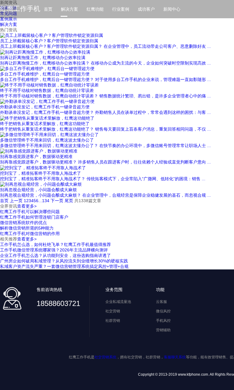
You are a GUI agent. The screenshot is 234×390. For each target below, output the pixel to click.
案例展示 (8, 18)
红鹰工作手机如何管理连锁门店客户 (34, 217)
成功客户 (146, 9)
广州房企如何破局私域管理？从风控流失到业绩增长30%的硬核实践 (64, 260)
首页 (48, 9)
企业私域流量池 (118, 302)
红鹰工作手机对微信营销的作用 (30, 233)
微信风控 (163, 311)
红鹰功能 (95, 9)
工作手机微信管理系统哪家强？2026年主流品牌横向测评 (54, 250)
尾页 (69, 200)
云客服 (161, 302)
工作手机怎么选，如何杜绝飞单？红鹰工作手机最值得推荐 (55, 244)
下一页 (57, 200)
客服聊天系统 (175, 357)
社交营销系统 (105, 357)
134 (45, 200)
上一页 (16, 200)
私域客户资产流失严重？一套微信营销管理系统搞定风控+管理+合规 (64, 266)
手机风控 (163, 320)
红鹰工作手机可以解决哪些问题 (30, 211)
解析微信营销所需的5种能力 (27, 228)
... (40, 200)
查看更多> (27, 206)
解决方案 (69, 9)
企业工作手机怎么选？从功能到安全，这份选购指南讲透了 (55, 255)
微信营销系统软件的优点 (23, 222)
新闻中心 (171, 9)
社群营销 (112, 320)
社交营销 (112, 311)
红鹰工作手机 (20, 8)
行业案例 (120, 9)
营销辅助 (163, 330)
